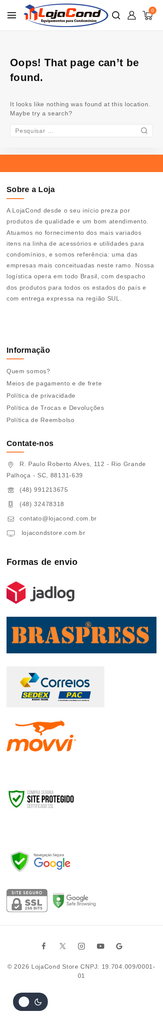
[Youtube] (100, 946)
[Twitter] (62, 946)
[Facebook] (43, 946)
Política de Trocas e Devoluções (55, 407)
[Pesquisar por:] (81, 130)
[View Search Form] (116, 15)
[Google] (119, 946)
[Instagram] (81, 946)
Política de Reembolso (41, 419)
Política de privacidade (41, 395)
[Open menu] (12, 15)
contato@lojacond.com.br (58, 518)
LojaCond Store (55, 966)
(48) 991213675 (44, 489)
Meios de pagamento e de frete (54, 383)
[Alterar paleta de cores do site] (30, 1002)
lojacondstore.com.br (53, 532)
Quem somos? (28, 371)
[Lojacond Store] (65, 15)
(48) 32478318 (42, 503)
